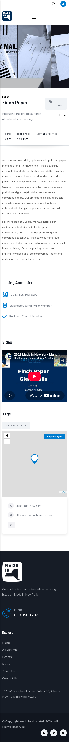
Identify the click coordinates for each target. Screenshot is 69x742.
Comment (22, 139)
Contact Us (9, 678)
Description (24, 133)
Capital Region (54, 436)
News (6, 664)
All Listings (9, 649)
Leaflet (63, 492)
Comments (56, 105)
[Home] (7, 16)
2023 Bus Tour (16, 425)
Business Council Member (26, 316)
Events (7, 657)
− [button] (7, 441)
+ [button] (7, 435)
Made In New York (32, 721)
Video (8, 139)
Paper (5, 96)
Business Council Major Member (31, 305)
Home (8, 133)
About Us (8, 671)
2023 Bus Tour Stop (24, 294)
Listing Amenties (47, 133)
